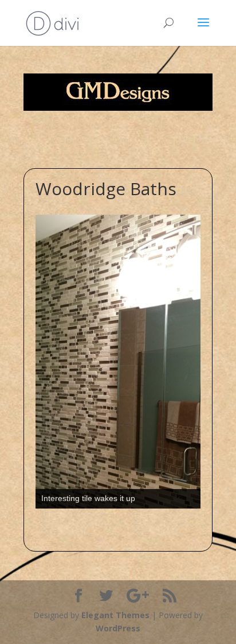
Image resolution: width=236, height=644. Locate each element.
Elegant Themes (115, 615)
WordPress (118, 628)
